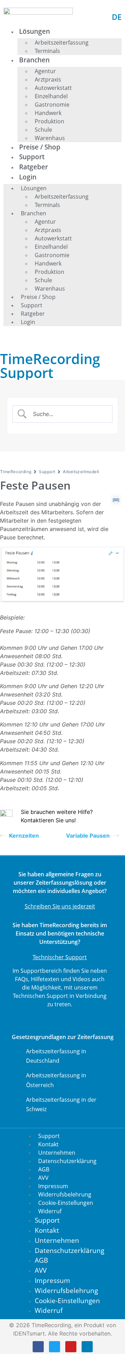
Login (27, 177)
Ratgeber (33, 166)
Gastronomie (52, 104)
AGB (43, 1169)
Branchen (34, 59)
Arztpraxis (48, 79)
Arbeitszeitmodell (81, 471)
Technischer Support (60, 957)
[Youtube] (70, 1346)
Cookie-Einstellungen (65, 1203)
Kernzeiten (24, 835)
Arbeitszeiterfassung (62, 42)
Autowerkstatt (53, 88)
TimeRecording (15, 471)
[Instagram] (87, 1346)
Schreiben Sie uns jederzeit (60, 906)
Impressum (53, 1186)
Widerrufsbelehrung (64, 1194)
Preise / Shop (39, 147)
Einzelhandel (51, 96)
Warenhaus (50, 138)
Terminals (47, 51)
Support (31, 156)
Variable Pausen (88, 835)
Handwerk (48, 113)
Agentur (45, 71)
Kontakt (48, 1144)
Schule (43, 129)
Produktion (49, 121)
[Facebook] (38, 1346)
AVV (43, 1178)
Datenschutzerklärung (67, 1161)
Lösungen (34, 31)
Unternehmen (56, 1152)
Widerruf (49, 1211)
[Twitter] (54, 1346)
